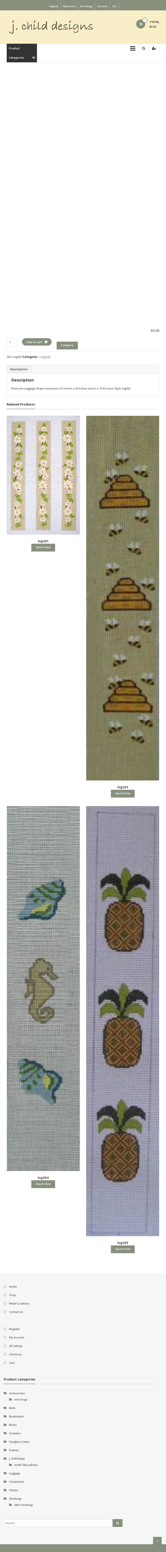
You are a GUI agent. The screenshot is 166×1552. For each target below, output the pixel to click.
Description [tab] (18, 369)
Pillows (13, 1490)
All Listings (86, 6)
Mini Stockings (23, 1505)
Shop (12, 1295)
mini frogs (20, 1399)
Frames (14, 1450)
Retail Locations (19, 1303)
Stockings (15, 1499)
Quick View (43, 547)
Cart (114, 6)
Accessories (17, 1393)
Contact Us (16, 1312)
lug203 (122, 787)
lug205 (122, 1242)
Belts (12, 1408)
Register (54, 6)
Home (13, 1286)
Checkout (102, 6)
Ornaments (16, 1482)
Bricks (13, 1425)
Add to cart (34, 342)
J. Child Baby (17, 1458)
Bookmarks (16, 1416)
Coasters (15, 1433)
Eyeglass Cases (19, 1442)
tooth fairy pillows (26, 1465)
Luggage (45, 357)
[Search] (118, 1523)
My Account (69, 6)
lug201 (43, 541)
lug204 (43, 1177)
